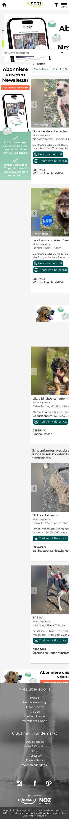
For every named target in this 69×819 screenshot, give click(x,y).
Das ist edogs (34, 741)
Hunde (34, 697)
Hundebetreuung (34, 702)
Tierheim (41, 69)
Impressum (34, 755)
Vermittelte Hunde (34, 721)
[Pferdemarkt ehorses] (27, 801)
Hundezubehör (34, 707)
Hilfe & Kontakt (35, 746)
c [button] (34, 104)
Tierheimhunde (34, 716)
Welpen (35, 711)
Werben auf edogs (34, 765)
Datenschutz (34, 760)
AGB (34, 751)
